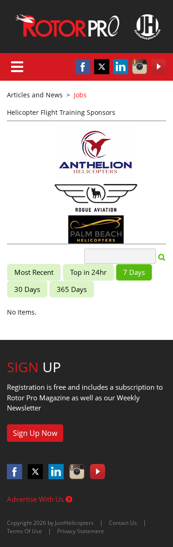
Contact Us (123, 523)
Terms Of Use (24, 531)
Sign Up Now (35, 433)
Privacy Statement (80, 531)
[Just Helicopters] (86, 26)
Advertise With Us (36, 499)
